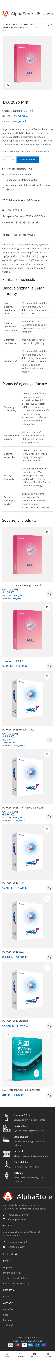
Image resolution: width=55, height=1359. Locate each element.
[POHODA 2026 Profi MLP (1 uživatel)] (27, 776)
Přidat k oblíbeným (15, 200)
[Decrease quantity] (4, 159)
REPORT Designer (40, 507)
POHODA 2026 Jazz (13, 951)
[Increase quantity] (13, 159)
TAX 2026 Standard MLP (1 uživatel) (22, 585)
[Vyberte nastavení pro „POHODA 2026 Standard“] (49, 1026)
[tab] (6, 235)
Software (26, 24)
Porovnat (35, 200)
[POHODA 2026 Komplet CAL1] (27, 698)
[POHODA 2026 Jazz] (27, 920)
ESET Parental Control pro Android (21, 1089)
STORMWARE (9, 27)
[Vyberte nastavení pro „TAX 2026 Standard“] (49, 666)
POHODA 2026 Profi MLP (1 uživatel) (22, 807)
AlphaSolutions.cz (33, 1341)
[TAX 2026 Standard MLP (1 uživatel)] (27, 554)
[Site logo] (17, 14)
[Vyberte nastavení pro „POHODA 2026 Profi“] (49, 888)
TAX (22, 27)
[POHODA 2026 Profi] (27, 851)
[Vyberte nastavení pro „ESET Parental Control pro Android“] (49, 1095)
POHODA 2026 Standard (15, 1020)
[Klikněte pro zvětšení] (8, 85)
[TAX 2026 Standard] (27, 629)
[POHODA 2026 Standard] (27, 990)
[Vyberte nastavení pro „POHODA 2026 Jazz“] (49, 957)
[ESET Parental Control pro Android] (27, 1058)
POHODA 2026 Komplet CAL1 (18, 729)
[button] (49, 594)
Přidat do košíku (28, 159)
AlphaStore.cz (10, 24)
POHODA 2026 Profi (13, 882)
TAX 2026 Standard (12, 660)
